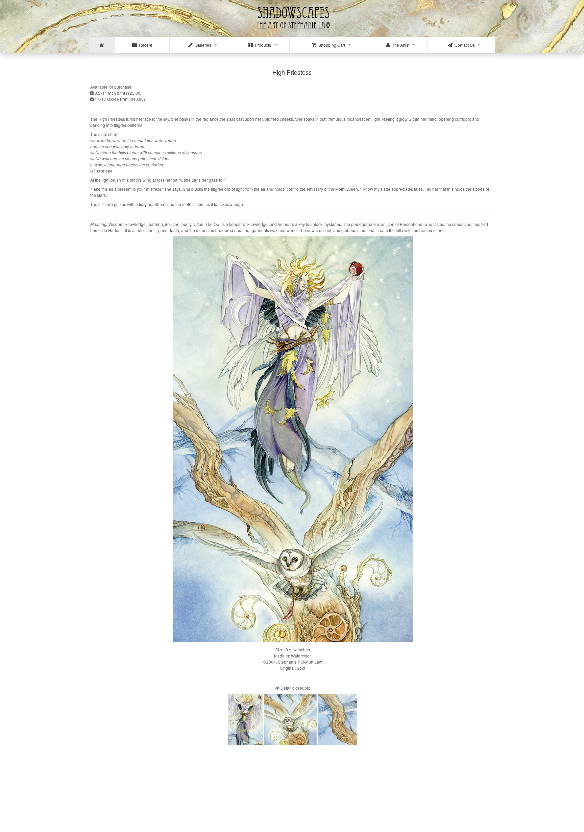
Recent (144, 45)
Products (262, 45)
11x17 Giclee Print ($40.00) (119, 99)
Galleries (202, 45)
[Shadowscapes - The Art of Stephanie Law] (292, 32)
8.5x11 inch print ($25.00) (118, 93)
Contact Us (464, 45)
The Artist (399, 45)
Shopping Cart (330, 45)
